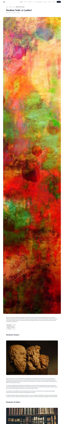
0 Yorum (18, 12)
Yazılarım (49, 1)
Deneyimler (30, 1)
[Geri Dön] (7, 7)
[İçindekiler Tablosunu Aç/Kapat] (14, 325)
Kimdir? (25, 1)
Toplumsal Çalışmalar (39, 1)
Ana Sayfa (21, 1)
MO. (4, 2)
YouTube (53, 1)
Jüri (33, 1)
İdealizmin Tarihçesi (10, 326)
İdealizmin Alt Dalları (11, 327)
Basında (45, 1)
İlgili (10, 328)
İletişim (59, 1)
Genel (14, 6)
